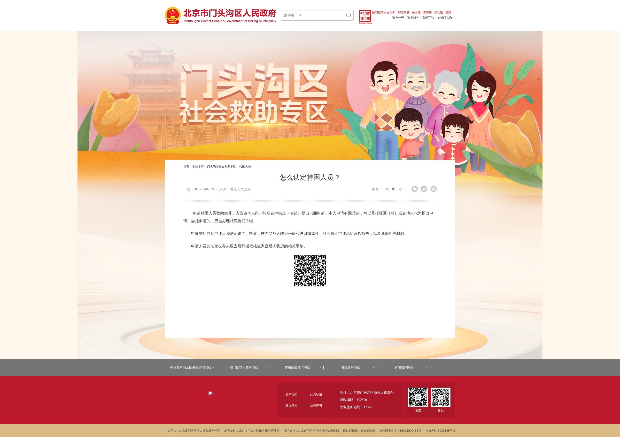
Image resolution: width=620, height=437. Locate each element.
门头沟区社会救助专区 (221, 166)
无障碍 (427, 12)
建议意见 (291, 405)
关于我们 (291, 394)
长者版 (416, 12)
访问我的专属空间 (383, 12)
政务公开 (398, 17)
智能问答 (404, 12)
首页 (186, 166)
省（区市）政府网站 (244, 367)
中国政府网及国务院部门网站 (190, 367)
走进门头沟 (444, 17)
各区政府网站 (350, 367)
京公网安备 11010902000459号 (400, 430)
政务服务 (413, 17)
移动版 (438, 12)
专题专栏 (198, 166)
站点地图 (316, 394)
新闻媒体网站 (404, 367)
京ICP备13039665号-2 (440, 430)
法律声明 (316, 405)
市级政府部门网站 (297, 367)
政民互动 (428, 17)
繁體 (448, 12)
